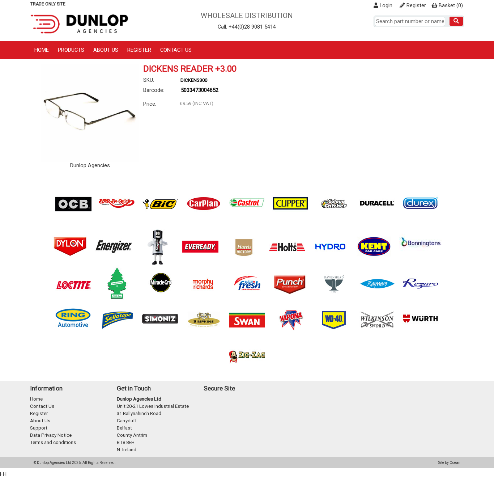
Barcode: (153, 90)
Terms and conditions (53, 442)
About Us (105, 50)
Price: (149, 104)
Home (41, 50)
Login (385, 5)
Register (415, 5)
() (451, 5)
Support (38, 428)
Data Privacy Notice (51, 435)
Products (71, 50)
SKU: (148, 80)
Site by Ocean (449, 463)
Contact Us (176, 50)
